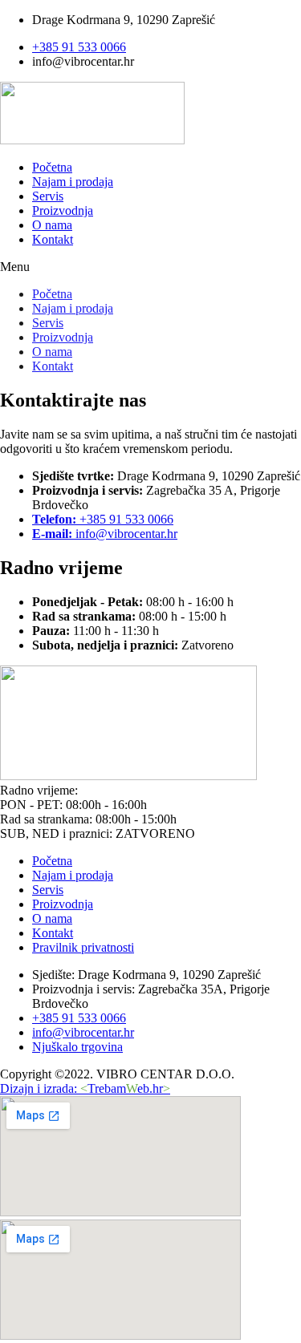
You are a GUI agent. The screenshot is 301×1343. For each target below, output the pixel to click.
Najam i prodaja (72, 181)
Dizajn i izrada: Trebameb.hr (85, 1088)
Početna (52, 167)
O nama (52, 225)
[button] (150, 267)
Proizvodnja (62, 210)
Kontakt (52, 239)
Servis (47, 196)
